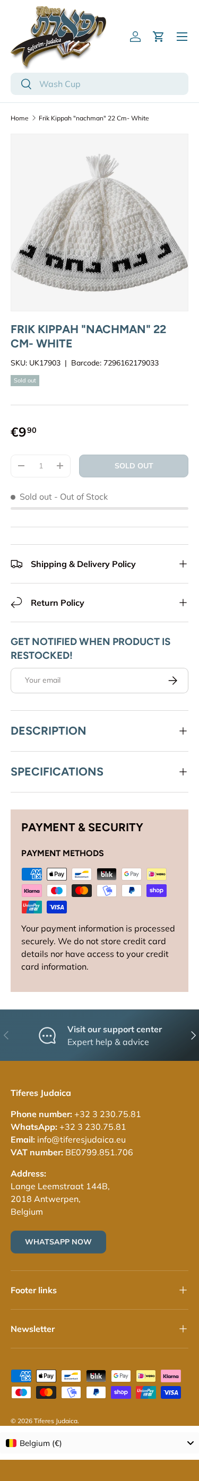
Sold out (134, 466)
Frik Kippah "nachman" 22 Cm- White (94, 118)
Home (20, 118)
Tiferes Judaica (55, 1421)
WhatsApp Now (58, 1242)
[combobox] (99, 84)
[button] (158, 36)
